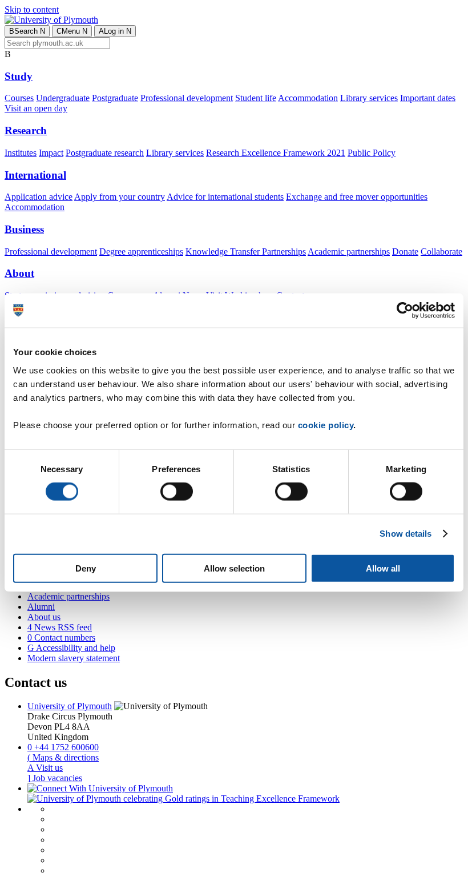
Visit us (45, 768)
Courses (19, 98)
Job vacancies (54, 778)
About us (43, 617)
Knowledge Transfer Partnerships (245, 251)
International (35, 175)
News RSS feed (59, 627)
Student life (255, 98)
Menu (72, 31)
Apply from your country (119, 197)
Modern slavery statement (73, 658)
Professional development (186, 98)
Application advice (38, 197)
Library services (369, 98)
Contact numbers (61, 637)
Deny (85, 568)
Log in (115, 31)
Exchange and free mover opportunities (356, 197)
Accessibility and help (71, 648)
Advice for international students (225, 197)
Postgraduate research (105, 153)
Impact (51, 153)
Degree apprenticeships (141, 251)
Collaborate (441, 251)
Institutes (21, 153)
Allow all (383, 568)
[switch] (176, 491)
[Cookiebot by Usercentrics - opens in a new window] (405, 310)
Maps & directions (63, 757)
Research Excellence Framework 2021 (275, 153)
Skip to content (32, 9)
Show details (405, 533)
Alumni (41, 607)
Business (24, 229)
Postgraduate (115, 98)
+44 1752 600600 (63, 747)
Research (26, 130)
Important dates (427, 98)
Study (19, 76)
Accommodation (308, 98)
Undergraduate (63, 98)
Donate (405, 251)
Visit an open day (36, 108)
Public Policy (372, 153)
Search (27, 31)
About (19, 273)
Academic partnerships (349, 251)
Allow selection (234, 568)
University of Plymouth (69, 706)
